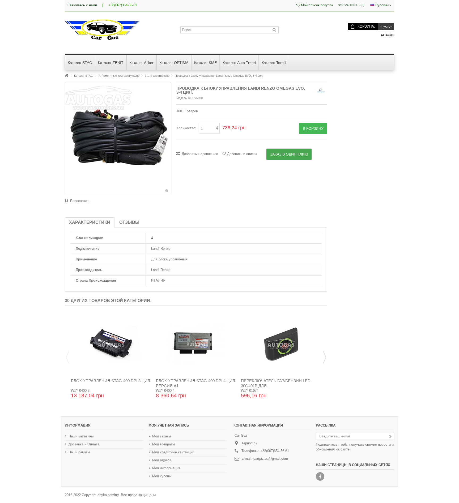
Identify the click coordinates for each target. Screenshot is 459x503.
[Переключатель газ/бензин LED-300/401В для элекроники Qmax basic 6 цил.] (281, 344)
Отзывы (129, 222)
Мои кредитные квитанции (173, 452)
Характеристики (89, 222)
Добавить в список (242, 154)
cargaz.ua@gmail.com (270, 459)
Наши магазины (81, 436)
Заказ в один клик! (289, 154)
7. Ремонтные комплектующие (118, 75)
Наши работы (79, 452)
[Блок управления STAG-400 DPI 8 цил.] (111, 344)
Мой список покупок (316, 5)
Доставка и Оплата (84, 444)
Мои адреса (161, 460)
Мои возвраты (163, 444)
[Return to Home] (66, 75)
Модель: (182, 98)
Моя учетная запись (168, 425)
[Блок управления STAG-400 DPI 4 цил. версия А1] (196, 344)
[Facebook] (320, 476)
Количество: (186, 128)
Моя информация (166, 468)
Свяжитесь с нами (82, 5)
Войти (389, 35)
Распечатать (80, 201)
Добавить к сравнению (200, 154)
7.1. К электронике (157, 75)
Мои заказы (161, 436)
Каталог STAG (83, 75)
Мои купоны (161, 476)
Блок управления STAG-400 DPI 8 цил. (111, 381)
